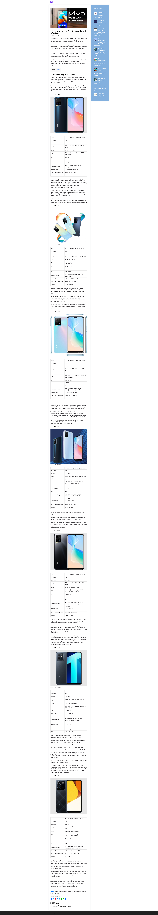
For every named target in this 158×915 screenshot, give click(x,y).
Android (53, 902)
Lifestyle (88, 2)
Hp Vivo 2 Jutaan (55, 903)
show (58, 69)
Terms (107, 913)
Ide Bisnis (82, 2)
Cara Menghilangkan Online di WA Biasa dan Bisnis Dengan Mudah (65, 905)
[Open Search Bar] (104, 2)
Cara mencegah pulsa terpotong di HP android (61, 906)
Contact (90, 913)
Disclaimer (95, 913)
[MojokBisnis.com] (51, 2)
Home (71, 2)
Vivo (80, 81)
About (86, 913)
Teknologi (94, 2)
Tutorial (100, 2)
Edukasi (76, 2)
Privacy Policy (101, 913)
